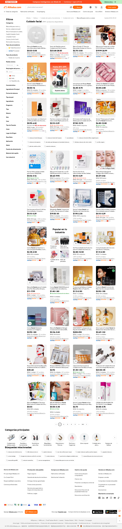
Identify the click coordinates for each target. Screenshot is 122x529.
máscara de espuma (34, 142)
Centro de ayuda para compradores (81, 474)
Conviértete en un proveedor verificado (107, 485)
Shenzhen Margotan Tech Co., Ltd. (83, 92)
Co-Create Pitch (9, 477)
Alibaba (28, 18)
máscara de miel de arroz (15, 452)
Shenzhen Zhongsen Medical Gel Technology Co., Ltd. (83, 181)
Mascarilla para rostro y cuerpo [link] (86, 18)
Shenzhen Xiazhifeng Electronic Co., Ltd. (60, 180)
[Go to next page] (86, 424)
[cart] (96, 7)
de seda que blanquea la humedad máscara (57, 142)
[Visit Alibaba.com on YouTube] (115, 498)
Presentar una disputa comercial (84, 482)
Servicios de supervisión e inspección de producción (35, 489)
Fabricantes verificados (58, 473)
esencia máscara (50, 146)
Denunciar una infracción (82, 495)
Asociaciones (102, 490)
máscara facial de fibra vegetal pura (88, 138)
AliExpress (34, 520)
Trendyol (81, 520)
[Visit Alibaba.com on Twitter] (107, 498)
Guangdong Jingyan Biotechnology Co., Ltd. (60, 301)
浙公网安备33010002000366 (92, 526)
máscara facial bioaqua (35, 138)
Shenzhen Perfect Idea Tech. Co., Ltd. (37, 297)
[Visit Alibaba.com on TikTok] (118, 498)
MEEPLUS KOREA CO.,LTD (57, 56)
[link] (119, 510)
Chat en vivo (78, 479)
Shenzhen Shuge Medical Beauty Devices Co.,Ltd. (60, 217)
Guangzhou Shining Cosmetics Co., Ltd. (106, 258)
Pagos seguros (31, 473)
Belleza (35, 18)
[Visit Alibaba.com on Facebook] (99, 498)
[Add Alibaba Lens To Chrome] (31, 512)
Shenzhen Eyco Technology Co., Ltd (106, 54)
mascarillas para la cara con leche (64, 460)
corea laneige (11, 456)
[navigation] (14, 221)
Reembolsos (78, 486)
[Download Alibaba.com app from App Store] (97, 512)
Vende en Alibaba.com (105, 473)
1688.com (41, 520)
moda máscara (51, 456)
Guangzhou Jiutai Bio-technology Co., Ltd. (83, 298)
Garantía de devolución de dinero (37, 477)
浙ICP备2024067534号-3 (109, 526)
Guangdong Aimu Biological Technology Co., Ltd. (60, 416)
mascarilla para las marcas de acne (93, 456)
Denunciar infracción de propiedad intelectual (82, 490)
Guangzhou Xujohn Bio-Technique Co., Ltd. (83, 129)
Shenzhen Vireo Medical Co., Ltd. (36, 181)
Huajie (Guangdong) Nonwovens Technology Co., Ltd (37, 54)
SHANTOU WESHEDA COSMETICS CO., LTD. (106, 92)
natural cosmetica (28, 460)
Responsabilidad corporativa (12, 481)
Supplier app (62, 512)
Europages (88, 520)
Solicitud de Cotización (58, 477)
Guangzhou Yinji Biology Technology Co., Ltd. (37, 258)
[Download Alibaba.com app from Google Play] (111, 512)
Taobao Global (69, 520)
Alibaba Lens (13, 512)
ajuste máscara (47, 452)
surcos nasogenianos (44, 460)
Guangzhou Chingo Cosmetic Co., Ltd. (37, 92)
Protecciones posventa (34, 484)
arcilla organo (100, 142)
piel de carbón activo (35, 146)
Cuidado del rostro (68, 18)
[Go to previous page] (56, 424)
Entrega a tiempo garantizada (36, 481)
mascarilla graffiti (13, 460)
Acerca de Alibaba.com (11, 469)
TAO (76, 520)
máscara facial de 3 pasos (55, 138)
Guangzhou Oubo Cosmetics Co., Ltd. (83, 413)
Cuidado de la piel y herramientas (50, 18)
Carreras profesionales (10, 484)
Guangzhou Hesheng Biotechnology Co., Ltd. (106, 131)
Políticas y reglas (32, 493)
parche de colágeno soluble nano (69, 456)
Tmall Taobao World (51, 520)
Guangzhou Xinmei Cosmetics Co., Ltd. (106, 338)
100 (83, 424)
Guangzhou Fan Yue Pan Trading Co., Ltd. (83, 220)
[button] (71, 7)
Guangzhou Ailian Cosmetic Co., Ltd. (60, 374)
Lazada (61, 520)
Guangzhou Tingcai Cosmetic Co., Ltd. (83, 375)
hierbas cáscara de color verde (83, 142)
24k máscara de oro (32, 452)
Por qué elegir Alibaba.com (12, 473)
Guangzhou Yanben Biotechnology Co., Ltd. (37, 336)
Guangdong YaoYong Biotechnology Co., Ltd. (37, 413)
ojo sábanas (70, 138)
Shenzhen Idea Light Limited (81, 336)
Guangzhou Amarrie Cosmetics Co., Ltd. (83, 258)
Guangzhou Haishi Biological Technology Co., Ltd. (106, 298)
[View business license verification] (78, 526)
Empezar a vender (103, 477)
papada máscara (107, 452)
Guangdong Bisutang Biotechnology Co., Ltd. (106, 413)
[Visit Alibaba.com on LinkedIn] (103, 498)
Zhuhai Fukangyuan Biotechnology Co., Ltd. (60, 338)
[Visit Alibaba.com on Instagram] (111, 498)
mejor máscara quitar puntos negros (87, 452)
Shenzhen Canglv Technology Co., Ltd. (60, 128)
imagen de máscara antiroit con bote (31, 456)
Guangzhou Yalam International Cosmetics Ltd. (83, 54)
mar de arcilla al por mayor (64, 452)
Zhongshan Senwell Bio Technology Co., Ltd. (106, 182)
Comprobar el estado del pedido (107, 481)
